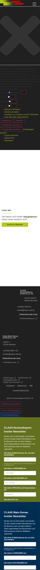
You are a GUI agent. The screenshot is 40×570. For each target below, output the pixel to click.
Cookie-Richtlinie (11, 135)
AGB (31, 386)
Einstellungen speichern (11, 129)
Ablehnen (19, 120)
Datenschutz (9, 138)
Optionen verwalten (12, 109)
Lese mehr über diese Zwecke (16, 117)
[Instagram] (21, 326)
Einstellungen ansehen (11, 125)
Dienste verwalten (11, 112)
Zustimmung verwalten (11, 404)
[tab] (11, 410)
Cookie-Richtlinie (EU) (21, 391)
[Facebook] (13, 326)
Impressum (8, 140)
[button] (20, 36)
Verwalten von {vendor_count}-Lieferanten (21, 114)
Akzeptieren (7, 120)
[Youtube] (30, 326)
